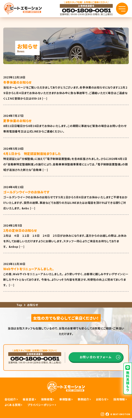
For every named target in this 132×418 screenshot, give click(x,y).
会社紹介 (10, 399)
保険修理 (47, 399)
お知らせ (101, 399)
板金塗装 (28, 399)
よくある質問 (12, 405)
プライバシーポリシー (40, 405)
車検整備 (65, 399)
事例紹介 (83, 399)
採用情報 (119, 399)
